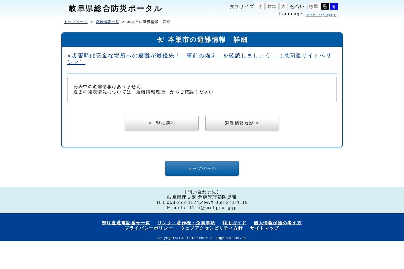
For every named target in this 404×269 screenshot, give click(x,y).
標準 (272, 6)
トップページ (76, 22)
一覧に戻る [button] (163, 123)
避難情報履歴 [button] (239, 123)
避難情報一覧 (107, 22)
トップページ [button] (202, 168)
